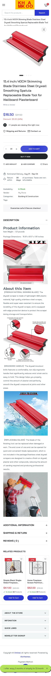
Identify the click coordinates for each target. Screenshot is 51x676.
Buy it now (25, 157)
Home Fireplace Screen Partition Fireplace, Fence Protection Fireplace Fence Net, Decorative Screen (37, 581)
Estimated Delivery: (15, 174)
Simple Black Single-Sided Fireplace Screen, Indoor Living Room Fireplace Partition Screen (12, 581)
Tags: (5, 200)
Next (45, 579)
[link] (21, 559)
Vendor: (6, 193)
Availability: (8, 189)
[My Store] (24, 5)
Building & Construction (28, 196)
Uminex (17, 653)
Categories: (8, 196)
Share (45, 164)
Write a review (9, 105)
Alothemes (25, 656)
